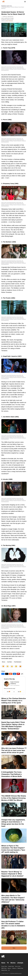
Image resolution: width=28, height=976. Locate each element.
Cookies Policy (11, 966)
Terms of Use (17, 966)
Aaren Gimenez (9, 20)
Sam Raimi (9, 661)
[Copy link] (22, 674)
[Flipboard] (18, 674)
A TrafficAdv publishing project (16, 973)
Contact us (14, 968)
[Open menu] (25, 1)
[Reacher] (14, 881)
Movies (3, 661)
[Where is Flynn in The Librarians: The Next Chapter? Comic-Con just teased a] (14, 857)
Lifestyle (20, 963)
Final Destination (17, 661)
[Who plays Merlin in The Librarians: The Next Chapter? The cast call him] (14, 906)
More (14, 948)
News (3, 963)
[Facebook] (3, 674)
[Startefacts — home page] (3, 1)
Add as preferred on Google (7, 18)
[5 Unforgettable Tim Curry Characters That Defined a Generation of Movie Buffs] (14, 782)
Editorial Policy (4, 970)
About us (9, 968)
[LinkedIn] (14, 674)
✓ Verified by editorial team (7, 16)
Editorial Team (20, 968)
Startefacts (3, 5)
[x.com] (6, 674)
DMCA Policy (4, 968)
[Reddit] (10, 674)
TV (8, 963)
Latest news (9, 5)
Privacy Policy (4, 966)
